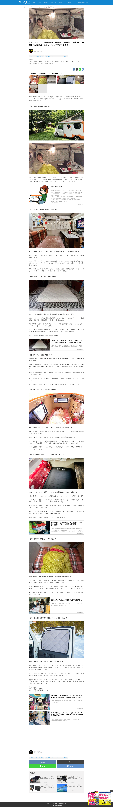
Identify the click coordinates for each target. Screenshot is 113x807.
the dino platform (58, 805)
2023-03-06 (37, 50)
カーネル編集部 (38, 51)
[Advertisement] (56, 737)
